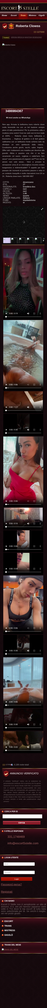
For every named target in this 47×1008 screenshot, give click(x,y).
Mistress (32, 15)
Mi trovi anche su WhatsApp (18, 118)
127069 (8, 765)
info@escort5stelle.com (23, 843)
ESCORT (8, 921)
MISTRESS (9, 930)
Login (16, 879)
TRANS (8, 926)
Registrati (6, 891)
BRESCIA (21, 37)
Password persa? (11, 884)
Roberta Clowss (28, 26)
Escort (14, 15)
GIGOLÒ (8, 935)
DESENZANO (37, 37)
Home (4, 15)
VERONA (14, 37)
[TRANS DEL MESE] (10, 950)
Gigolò (42, 15)
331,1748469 (16, 836)
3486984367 (14, 111)
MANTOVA (28, 37)
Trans (23, 15)
